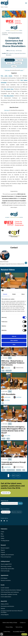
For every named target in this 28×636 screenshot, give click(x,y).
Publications (4, 529)
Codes (2, 531)
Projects (3, 552)
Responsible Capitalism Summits (9, 594)
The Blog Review (5, 540)
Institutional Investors (11, 470)
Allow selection (14, 340)
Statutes (3, 608)
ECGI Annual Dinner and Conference (10, 592)
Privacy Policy (9, 627)
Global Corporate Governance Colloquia (11, 590)
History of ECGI (4, 604)
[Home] (4, 3)
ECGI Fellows (4, 578)
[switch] (24, 322)
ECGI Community (5, 571)
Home (2, 7)
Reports (3, 550)
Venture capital (8, 370)
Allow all (14, 336)
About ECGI (4, 601)
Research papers (5, 548)
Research (3, 545)
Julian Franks (7, 467)
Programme (19, 60)
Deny (14, 344)
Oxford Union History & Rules (10, 622)
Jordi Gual (18, 397)
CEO (3, 403)
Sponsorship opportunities (7, 568)
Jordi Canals (7, 397)
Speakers (9, 63)
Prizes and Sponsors (6, 557)
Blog (2, 534)
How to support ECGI (6, 564)
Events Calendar (5, 587)
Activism (3, 438)
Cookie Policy (6, 631)
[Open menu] (26, 3)
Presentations (17, 63)
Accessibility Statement (19, 631)
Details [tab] (14, 294)
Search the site (4, 500)
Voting (23, 470)
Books (2, 536)
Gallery (14, 66)
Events (6, 7)
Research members (6, 580)
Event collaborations (6, 596)
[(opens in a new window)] (14, 22)
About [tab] (22, 294)
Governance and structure (7, 606)
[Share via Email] (7, 520)
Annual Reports (5, 614)
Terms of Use (19, 627)
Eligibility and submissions (7, 554)
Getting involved (5, 561)
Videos (2, 538)
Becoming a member (6, 566)
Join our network (5, 512)
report (21, 70)
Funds (3, 370)
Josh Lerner (7, 367)
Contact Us (22, 622)
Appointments (4, 575)
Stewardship (18, 470)
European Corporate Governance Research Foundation (12, 611)
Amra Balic (7, 400)
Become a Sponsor (16, 512)
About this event (10, 60)
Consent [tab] (5, 294)
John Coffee (7, 435)
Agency (8, 438)
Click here (7, 70)
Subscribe (5, 493)
